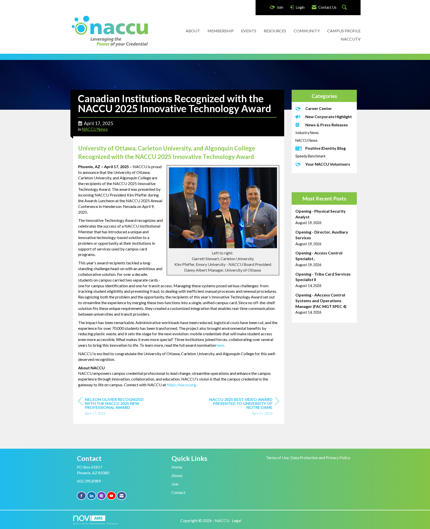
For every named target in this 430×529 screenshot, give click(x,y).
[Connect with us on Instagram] (101, 495)
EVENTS (248, 30)
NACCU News (95, 129)
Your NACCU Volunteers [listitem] (327, 164)
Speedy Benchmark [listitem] (310, 156)
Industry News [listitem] (307, 133)
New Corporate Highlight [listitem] (328, 116)
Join (174, 483)
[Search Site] (345, 7)
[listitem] (324, 217)
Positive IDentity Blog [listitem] (325, 148)
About (176, 475)
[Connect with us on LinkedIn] (91, 495)
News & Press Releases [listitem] (326, 124)
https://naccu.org (181, 384)
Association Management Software (95, 524)
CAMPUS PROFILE (344, 30)
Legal (236, 520)
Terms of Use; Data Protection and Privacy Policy (308, 457)
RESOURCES (275, 30)
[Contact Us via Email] (121, 495)
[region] (242, 407)
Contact (178, 492)
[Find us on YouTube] (111, 495)
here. (221, 345)
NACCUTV (351, 39)
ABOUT (193, 30)
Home (176, 467)
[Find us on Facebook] (81, 495)
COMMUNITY (307, 30)
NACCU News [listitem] (306, 140)
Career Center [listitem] (318, 108)
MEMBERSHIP (221, 30)
